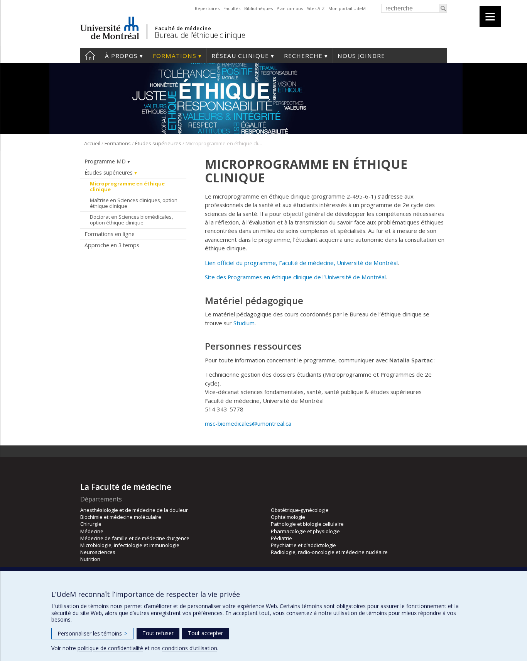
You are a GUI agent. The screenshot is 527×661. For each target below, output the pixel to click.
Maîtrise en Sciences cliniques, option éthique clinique (133, 203)
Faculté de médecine (183, 28)
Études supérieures (158, 143)
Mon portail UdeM (347, 8)
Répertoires (207, 8)
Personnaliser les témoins (92, 633)
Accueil (90, 55)
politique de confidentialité (110, 648)
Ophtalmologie (288, 516)
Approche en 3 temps (111, 245)
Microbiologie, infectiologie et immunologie (129, 545)
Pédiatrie (281, 538)
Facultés (231, 8)
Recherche (303, 55)
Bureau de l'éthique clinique (200, 35)
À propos (121, 55)
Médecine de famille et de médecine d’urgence (134, 538)
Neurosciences (97, 552)
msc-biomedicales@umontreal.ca (248, 423)
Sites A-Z (315, 8)
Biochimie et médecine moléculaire (120, 516)
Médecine (91, 531)
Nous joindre (361, 55)
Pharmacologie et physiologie (305, 531)
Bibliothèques (258, 8)
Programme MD (105, 161)
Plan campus (290, 8)
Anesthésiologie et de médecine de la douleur (134, 509)
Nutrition (90, 559)
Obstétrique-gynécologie (300, 509)
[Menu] (490, 16)
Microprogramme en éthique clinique (127, 186)
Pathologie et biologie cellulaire (307, 523)
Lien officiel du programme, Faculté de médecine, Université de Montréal (301, 263)
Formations (174, 55)
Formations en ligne (109, 234)
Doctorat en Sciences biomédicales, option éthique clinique (131, 219)
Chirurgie (90, 523)
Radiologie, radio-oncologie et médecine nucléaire (329, 552)
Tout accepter (205, 633)
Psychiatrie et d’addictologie (303, 545)
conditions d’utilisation (189, 648)
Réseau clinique (240, 55)
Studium (244, 323)
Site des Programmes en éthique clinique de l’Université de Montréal (295, 277)
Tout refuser (158, 633)
